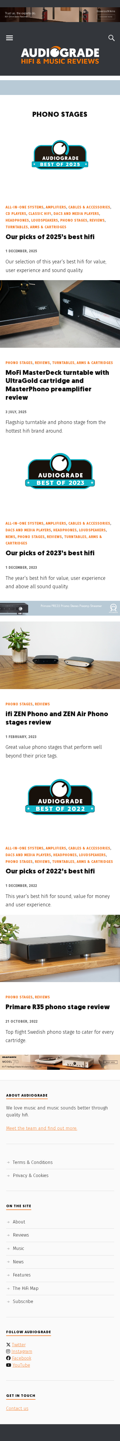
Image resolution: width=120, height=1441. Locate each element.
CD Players (16, 214)
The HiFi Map (26, 1288)
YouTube (21, 1365)
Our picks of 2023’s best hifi (50, 553)
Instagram (21, 1351)
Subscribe (23, 1301)
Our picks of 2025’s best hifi (50, 237)
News (10, 537)
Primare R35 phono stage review (58, 1007)
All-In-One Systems (25, 207)
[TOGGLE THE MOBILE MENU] (9, 38)
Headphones (17, 220)
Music (18, 1248)
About (19, 1222)
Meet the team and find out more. (41, 1128)
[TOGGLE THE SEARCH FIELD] (110, 38)
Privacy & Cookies (31, 1175)
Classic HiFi (39, 214)
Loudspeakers (44, 220)
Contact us (17, 1408)
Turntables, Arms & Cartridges (36, 227)
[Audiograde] (60, 55)
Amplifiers (56, 207)
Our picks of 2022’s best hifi (50, 871)
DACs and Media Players (76, 214)
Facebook (21, 1358)
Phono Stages (73, 220)
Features (22, 1275)
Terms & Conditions (33, 1162)
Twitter (19, 1344)
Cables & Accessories (89, 207)
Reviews (97, 220)
